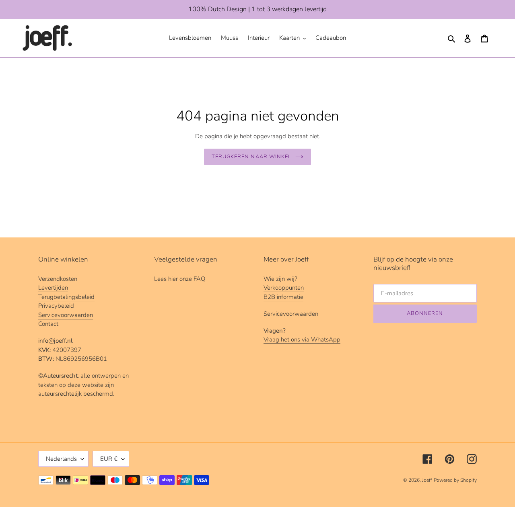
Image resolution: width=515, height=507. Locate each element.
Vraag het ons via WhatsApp (302, 339)
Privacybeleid (56, 306)
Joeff (427, 480)
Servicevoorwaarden (65, 315)
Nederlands (61, 459)
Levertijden (53, 288)
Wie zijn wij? (280, 279)
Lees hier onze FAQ (179, 279)
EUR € (108, 459)
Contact (48, 324)
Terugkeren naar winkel (251, 156)
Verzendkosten (57, 279)
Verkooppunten (284, 288)
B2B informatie (283, 297)
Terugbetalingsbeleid (66, 297)
